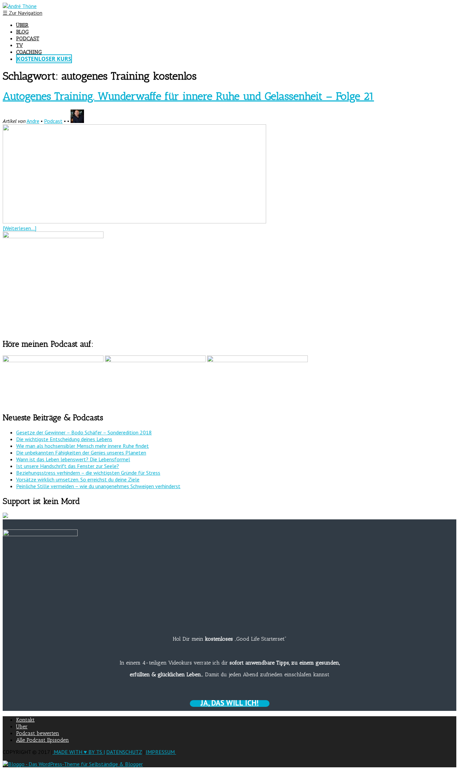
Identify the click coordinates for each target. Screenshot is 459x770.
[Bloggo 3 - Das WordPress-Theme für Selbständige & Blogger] (73, 764)
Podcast (27, 38)
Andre (33, 121)
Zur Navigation (22, 12)
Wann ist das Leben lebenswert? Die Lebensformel (73, 459)
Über (22, 25)
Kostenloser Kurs (44, 58)
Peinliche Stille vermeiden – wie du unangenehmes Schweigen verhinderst (98, 486)
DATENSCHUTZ (124, 751)
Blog (22, 32)
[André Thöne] (20, 6)
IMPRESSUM (161, 751)
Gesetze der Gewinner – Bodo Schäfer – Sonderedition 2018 (84, 432)
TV (19, 45)
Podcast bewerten (37, 733)
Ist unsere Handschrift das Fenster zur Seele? (67, 466)
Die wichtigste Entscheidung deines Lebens (64, 439)
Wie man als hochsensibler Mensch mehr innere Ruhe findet (82, 445)
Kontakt (25, 720)
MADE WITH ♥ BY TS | (78, 751)
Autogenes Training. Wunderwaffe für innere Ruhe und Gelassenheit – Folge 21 (188, 96)
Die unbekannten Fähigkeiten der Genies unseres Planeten (81, 452)
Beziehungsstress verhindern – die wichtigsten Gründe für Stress (88, 472)
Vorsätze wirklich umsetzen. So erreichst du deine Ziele (77, 479)
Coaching (29, 52)
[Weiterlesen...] (19, 228)
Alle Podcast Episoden (42, 740)
